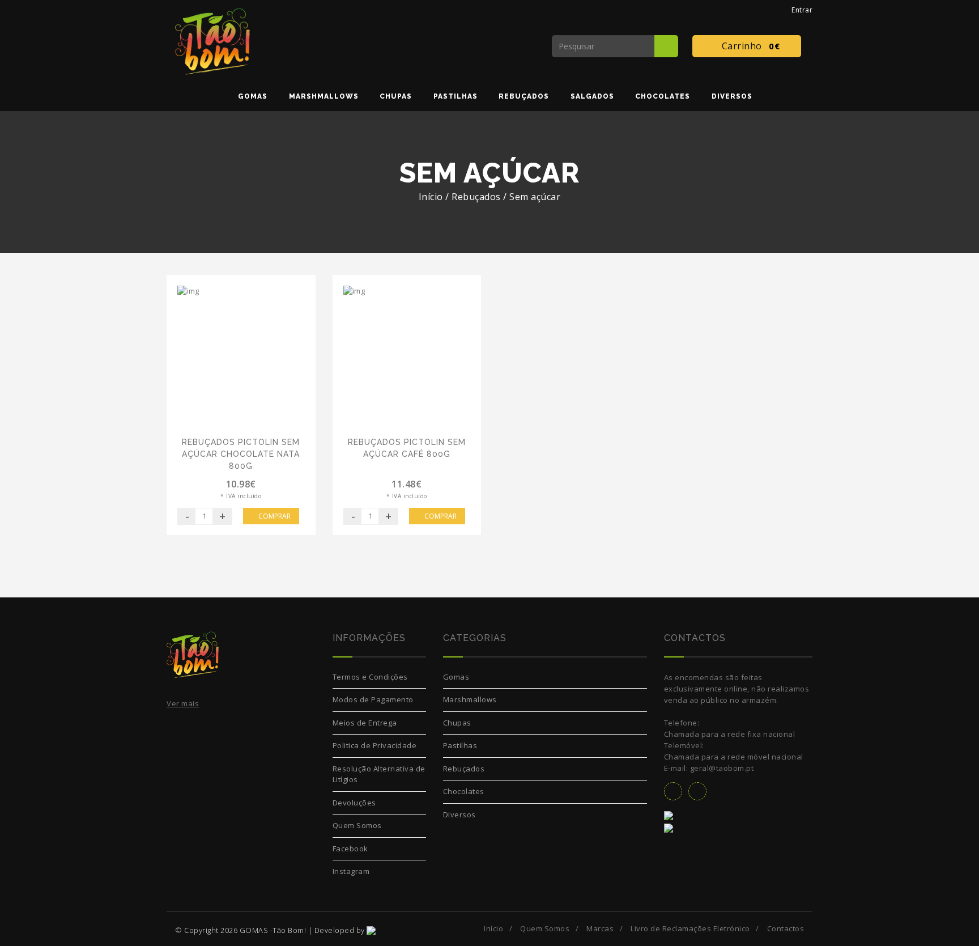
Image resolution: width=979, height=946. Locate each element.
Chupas (457, 723)
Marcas (600, 928)
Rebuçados (464, 768)
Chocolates (463, 791)
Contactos (786, 928)
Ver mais (183, 703)
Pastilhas (460, 745)
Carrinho (748, 46)
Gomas (456, 677)
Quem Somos (357, 825)
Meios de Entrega (365, 723)
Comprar (274, 516)
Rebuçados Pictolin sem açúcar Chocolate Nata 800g (241, 454)
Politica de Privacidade (375, 745)
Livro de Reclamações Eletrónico (690, 928)
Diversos (459, 814)
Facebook (350, 848)
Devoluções (354, 802)
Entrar (800, 10)
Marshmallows (470, 699)
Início (431, 196)
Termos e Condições (370, 677)
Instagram (351, 871)
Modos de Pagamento (373, 699)
